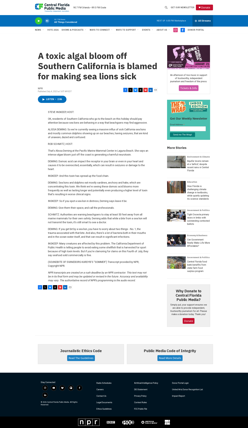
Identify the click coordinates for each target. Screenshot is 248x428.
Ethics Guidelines (104, 409)
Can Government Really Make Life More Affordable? (198, 242)
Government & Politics (198, 210)
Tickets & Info (188, 88)
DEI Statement (140, 389)
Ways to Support (126, 30)
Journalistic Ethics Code (81, 350)
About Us (162, 30)
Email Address (177, 124)
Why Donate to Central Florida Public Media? (189, 295)
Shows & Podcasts (73, 30)
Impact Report (178, 396)
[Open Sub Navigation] (43, 30)
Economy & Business (197, 235)
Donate (205, 7)
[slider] (51, 20)
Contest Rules (140, 402)
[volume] (47, 21)
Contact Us (101, 396)
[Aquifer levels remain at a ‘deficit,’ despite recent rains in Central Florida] (176, 162)
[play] (38, 21)
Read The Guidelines (81, 358)
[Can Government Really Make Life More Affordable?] (176, 240)
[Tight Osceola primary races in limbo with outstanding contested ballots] (176, 215)
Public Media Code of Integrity (170, 350)
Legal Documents (104, 402)
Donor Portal (196, 30)
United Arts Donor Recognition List (187, 389)
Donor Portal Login (180, 383)
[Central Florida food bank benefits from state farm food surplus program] (176, 262)
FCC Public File (140, 409)
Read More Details (170, 358)
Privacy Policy (140, 396)
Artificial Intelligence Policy (146, 383)
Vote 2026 (53, 30)
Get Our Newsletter (182, 7)
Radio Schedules (104, 383)
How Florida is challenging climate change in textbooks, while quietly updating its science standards (198, 192)
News (38, 30)
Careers (100, 389)
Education (192, 182)
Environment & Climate (198, 157)
